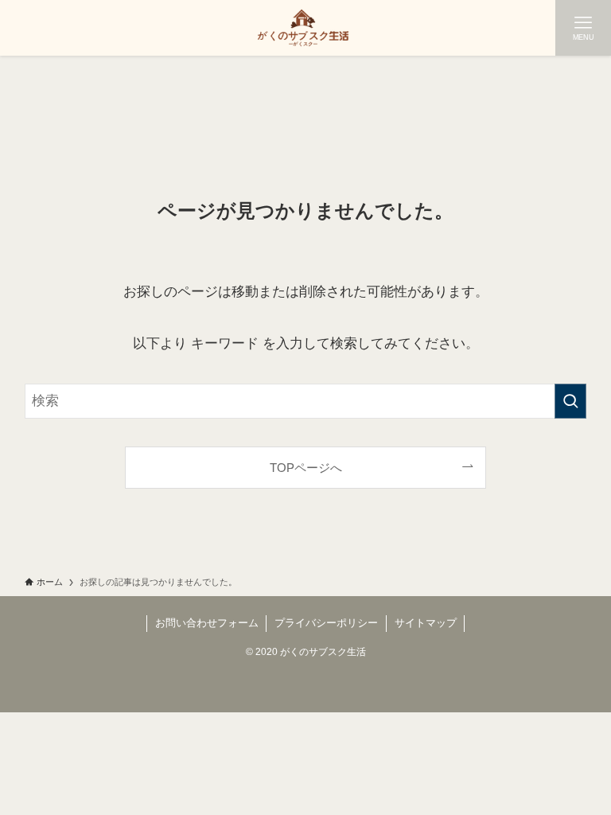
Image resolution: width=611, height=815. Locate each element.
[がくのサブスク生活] (305, 28)
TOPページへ (306, 467)
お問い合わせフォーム (207, 623)
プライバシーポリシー (326, 623)
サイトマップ (426, 623)
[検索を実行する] (570, 401)
